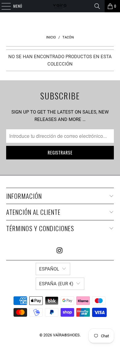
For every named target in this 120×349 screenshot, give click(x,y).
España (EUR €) (56, 284)
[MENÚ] (3, 6)
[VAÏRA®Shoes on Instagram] (59, 251)
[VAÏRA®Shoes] (60, 6)
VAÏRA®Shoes (66, 335)
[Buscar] (97, 6)
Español (49, 269)
